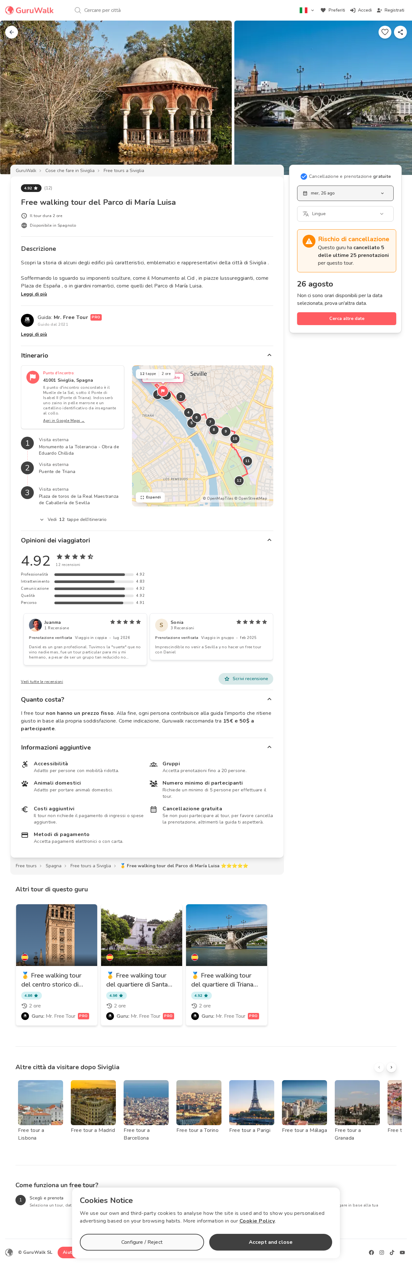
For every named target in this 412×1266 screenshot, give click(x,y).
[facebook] (371, 1252)
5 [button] (192, 423)
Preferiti (337, 10)
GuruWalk (26, 171)
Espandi (153, 497)
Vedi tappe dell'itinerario (77, 519)
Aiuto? (70, 1252)
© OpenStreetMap (250, 498)
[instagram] (381, 1252)
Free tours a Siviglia (124, 171)
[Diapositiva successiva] (396, 98)
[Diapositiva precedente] (15, 98)
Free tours (26, 866)
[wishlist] (385, 32)
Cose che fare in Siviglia (70, 171)
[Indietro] (11, 32)
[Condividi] (400, 32)
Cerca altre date (346, 318)
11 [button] (247, 461)
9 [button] (226, 431)
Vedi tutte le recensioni (42, 681)
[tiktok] (392, 1252)
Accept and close (271, 1242)
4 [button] (188, 412)
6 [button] (196, 417)
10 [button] (234, 438)
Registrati (394, 10)
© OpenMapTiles (218, 498)
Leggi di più (34, 294)
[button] (163, 391)
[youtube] (402, 1252)
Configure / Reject (142, 1242)
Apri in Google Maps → (64, 420)
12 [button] (239, 480)
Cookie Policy (257, 1221)
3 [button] (181, 396)
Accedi (365, 10)
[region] (202, 435)
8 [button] (214, 429)
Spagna (53, 866)
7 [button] (210, 422)
